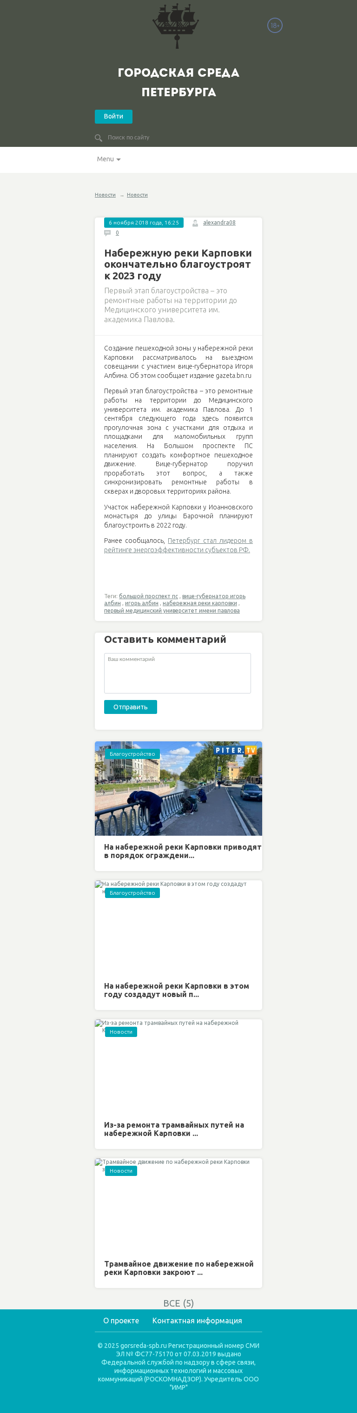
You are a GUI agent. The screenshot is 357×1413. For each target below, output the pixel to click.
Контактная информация (197, 1320)
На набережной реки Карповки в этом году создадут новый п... (176, 990)
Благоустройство (132, 754)
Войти (113, 116)
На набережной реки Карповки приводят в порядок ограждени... (183, 851)
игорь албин (142, 603)
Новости (105, 195)
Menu (105, 159)
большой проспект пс (148, 596)
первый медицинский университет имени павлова (172, 610)
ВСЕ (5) (178, 1303)
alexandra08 (219, 222)
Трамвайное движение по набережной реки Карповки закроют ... (179, 1268)
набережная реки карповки (200, 603)
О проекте (121, 1320)
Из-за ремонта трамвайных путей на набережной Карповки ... (174, 1129)
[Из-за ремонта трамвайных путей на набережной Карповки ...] (178, 1066)
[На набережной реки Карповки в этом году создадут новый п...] (178, 927)
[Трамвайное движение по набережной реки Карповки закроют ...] (178, 1205)
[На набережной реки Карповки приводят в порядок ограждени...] (178, 788)
